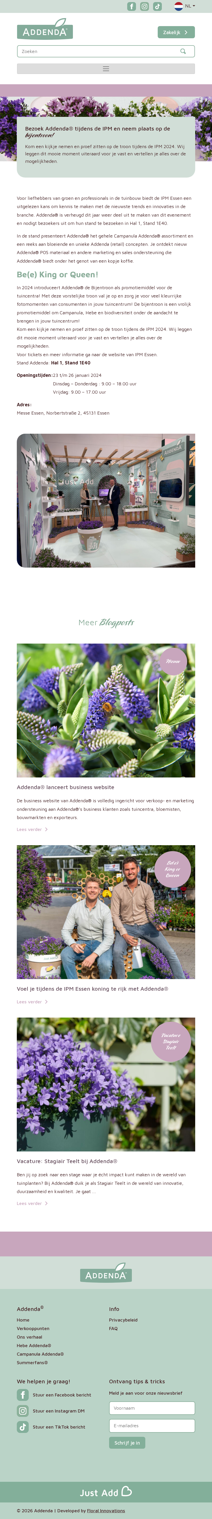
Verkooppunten (33, 1328)
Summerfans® (32, 1362)
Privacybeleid (123, 1320)
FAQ (113, 1328)
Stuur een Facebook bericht (62, 1395)
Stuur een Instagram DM (59, 1411)
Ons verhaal (29, 1337)
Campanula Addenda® (40, 1354)
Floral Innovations (106, 1510)
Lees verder (30, 829)
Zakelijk (171, 32)
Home (23, 1320)
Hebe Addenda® (34, 1345)
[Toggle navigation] (106, 69)
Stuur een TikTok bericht (59, 1427)
